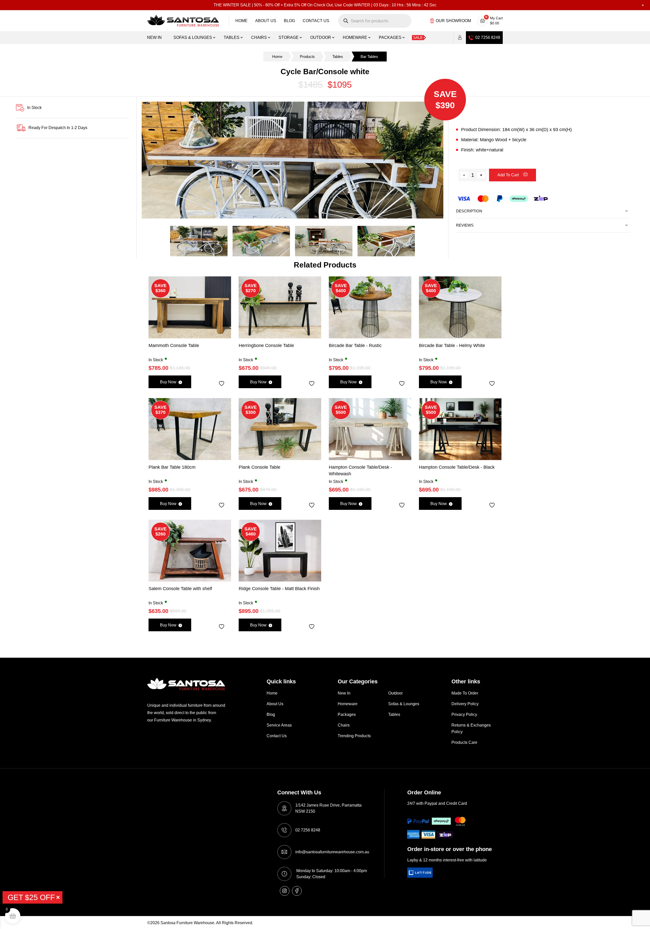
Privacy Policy (464, 714)
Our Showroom (453, 21)
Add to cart (508, 175)
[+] (481, 175)
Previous (132, 161)
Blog (289, 21)
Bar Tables (369, 56)
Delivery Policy (465, 704)
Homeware (355, 37)
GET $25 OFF (31, 897)
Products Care (464, 742)
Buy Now (168, 382)
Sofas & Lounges (192, 37)
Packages (390, 37)
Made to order (464, 693)
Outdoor (320, 37)
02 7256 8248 (487, 37)
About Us (265, 21)
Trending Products (354, 736)
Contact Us (316, 21)
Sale (418, 37)
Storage (289, 37)
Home (241, 21)
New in (154, 37)
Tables (231, 37)
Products (307, 56)
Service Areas (279, 725)
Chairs (259, 37)
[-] (464, 175)
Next (451, 161)
